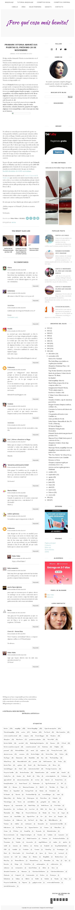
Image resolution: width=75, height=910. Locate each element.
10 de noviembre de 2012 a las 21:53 (17, 570)
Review (6, 728)
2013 (48, 348)
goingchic (43, 802)
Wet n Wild (50, 739)
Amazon (6, 816)
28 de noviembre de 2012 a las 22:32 (21, 558)
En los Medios (49, 549)
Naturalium (47, 860)
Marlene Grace (59, 857)
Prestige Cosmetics (51, 769)
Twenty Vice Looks (56, 750)
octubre (51, 472)
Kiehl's (37, 879)
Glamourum (19, 758)
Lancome (6, 857)
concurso (21, 754)
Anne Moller (17, 816)
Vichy (38, 776)
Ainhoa (54, 802)
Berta (9, 610)
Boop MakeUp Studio (61, 846)
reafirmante (28, 824)
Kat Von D (31, 820)
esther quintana (13, 514)
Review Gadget (35, 754)
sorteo (23, 732)
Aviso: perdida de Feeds (56, 419)
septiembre (52, 474)
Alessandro (41, 824)
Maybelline (32, 758)
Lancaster (61, 835)
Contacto (48, 545)
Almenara (24, 871)
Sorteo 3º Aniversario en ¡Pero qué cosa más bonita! (63, 289)
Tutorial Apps (8, 802)
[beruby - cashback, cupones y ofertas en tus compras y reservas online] (58, 154)
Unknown (11, 367)
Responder (36, 286)
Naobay (19, 798)
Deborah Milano (19, 750)
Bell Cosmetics (47, 761)
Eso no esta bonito (9, 835)
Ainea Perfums (33, 868)
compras (26, 736)
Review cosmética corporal (11, 747)
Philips (18, 813)
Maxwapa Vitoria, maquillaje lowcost (60, 448)
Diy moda (38, 831)
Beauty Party (59, 780)
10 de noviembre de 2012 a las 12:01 (17, 307)
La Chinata (20, 809)
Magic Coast (7, 838)
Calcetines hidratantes (57, 871)
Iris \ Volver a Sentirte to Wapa (19, 439)
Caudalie (14, 849)
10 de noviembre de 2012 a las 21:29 (17, 516)
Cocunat (36, 849)
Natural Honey (34, 860)
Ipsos (41, 853)
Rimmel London (39, 772)
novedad (21, 743)
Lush (58, 794)
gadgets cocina (37, 882)
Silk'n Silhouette (53, 820)
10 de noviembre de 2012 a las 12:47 (17, 331)
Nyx (42, 758)
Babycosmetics (13, 568)
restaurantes (19, 868)
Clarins (41, 791)
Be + (42, 816)
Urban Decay (7, 761)
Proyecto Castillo (9, 772)
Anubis (55, 842)
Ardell (5, 846)
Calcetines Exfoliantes (38, 871)
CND (5, 849)
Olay (57, 860)
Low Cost (32, 809)
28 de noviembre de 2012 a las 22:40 (17, 655)
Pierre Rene (43, 798)
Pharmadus (7, 813)
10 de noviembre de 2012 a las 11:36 (16, 293)
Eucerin (18, 794)
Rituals (44, 813)
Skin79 (42, 787)
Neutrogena (30, 798)
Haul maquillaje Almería (56, 380)
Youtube (18, 842)
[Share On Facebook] (30, 218)
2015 (48, 343)
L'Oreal (64, 743)
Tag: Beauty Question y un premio (60, 371)
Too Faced (47, 732)
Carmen (10, 404)
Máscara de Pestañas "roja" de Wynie (59, 168)
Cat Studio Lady (13, 317)
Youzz (54, 813)
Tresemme (7, 842)
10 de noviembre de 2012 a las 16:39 (17, 406)
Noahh (10, 329)
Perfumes (64, 776)
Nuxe (65, 879)
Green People (30, 853)
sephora (42, 750)
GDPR (47, 552)
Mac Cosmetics (42, 765)
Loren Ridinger (46, 794)
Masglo (19, 838)
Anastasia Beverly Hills (56, 824)
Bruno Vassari (23, 783)
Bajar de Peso (31, 816)
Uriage (16, 864)
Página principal (50, 543)
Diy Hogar (7, 758)
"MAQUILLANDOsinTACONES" (18, 465)
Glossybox (7, 739)
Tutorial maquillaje (9, 732)
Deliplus (56, 747)
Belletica (26, 846)
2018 (48, 336)
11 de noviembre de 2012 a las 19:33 (16, 633)
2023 (48, 328)
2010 (48, 500)
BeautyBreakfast (8, 783)
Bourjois (60, 816)
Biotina (36, 846)
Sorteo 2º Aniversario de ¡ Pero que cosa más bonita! (63, 271)
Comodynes (7, 820)
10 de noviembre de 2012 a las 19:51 (16, 492)
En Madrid (52, 378)
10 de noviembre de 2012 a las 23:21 (17, 589)
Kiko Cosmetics (60, 732)
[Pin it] (37, 218)
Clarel (20, 769)
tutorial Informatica (9, 886)
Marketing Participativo (37, 743)
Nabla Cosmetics (32, 838)
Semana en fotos (54, 460)
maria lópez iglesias (15, 587)
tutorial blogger (8, 769)
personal (6, 750)
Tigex (62, 787)
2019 (48, 333)
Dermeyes (53, 875)
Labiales (50, 835)
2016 (48, 341)
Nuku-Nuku (16, 556)
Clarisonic (7, 875)
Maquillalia (46, 857)
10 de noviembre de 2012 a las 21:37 (17, 530)
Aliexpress (7, 805)
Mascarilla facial (22, 761)
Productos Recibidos (59, 838)
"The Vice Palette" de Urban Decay (60, 455)
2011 (48, 497)
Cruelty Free (7, 776)
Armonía (15, 846)
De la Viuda (57, 805)
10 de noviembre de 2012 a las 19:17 (16, 425)
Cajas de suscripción (50, 728)
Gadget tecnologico (26, 835)
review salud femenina (53, 882)
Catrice (61, 754)
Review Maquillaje (33, 728)
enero (51, 495)
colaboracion (54, 864)
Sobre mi (48, 547)
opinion (19, 765)
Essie (5, 853)
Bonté (30, 765)
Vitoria (19, 802)
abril (50, 487)
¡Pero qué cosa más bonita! (33, 907)
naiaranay (11, 291)
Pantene (44, 838)
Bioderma (45, 747)
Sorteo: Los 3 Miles (62, 235)
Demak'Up (27, 831)
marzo (51, 490)
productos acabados (35, 739)
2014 (48, 346)
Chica (10, 267)
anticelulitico (31, 802)
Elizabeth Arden (51, 831)
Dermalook (52, 791)
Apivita (65, 842)
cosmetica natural (31, 747)
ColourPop (48, 849)
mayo (50, 485)
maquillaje (17, 728)
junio (50, 482)
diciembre (52, 353)
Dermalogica (60, 849)
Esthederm (7, 879)
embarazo (6, 868)
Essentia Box (7, 809)
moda (14, 222)
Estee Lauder (16, 853)
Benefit (64, 772)
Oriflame (60, 809)
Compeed (18, 875)
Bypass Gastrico (33, 827)
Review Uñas (49, 754)
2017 (48, 338)
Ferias (60, 761)
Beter (50, 816)
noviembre (52, 356)
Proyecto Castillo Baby (10, 882)
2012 (48, 351)
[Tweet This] (27, 218)
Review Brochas (24, 772)
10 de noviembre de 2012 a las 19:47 (17, 441)
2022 (48, 331)
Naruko (57, 879)
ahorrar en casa (8, 754)
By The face (19, 827)
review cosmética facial (10, 736)
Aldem (44, 868)
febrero (51, 492)
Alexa (53, 868)
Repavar (24, 882)
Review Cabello (8, 743)
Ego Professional (50, 783)
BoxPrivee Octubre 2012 (56, 392)
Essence (52, 743)
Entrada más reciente (14, 711)
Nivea (54, 765)
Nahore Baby (7, 798)
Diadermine (36, 783)
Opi (66, 860)
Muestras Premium (28, 787)
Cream (6, 831)
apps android (7, 780)
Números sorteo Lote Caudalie (59, 457)
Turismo (6, 824)
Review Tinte (7, 765)
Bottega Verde (29, 791)
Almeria (47, 780)
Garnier (19, 776)
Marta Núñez (12, 490)
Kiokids (47, 879)
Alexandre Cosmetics (10, 871)
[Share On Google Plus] (34, 218)
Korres (51, 853)
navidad (53, 772)
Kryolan (40, 835)
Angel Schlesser (43, 842)
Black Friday (31, 805)
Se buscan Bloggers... (62, 307)
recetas (37, 780)
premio (35, 761)
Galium (18, 879)
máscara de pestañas (23, 780)
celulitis (17, 824)
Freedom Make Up (31, 794)
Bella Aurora (7, 827)
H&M (5, 787)
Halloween (19, 820)
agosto (51, 477)
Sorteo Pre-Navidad (55, 359)
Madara (35, 857)
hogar (63, 813)
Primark (55, 798)
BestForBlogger (49, 907)
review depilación (51, 776)
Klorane (15, 787)
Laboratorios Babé (33, 769)
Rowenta (6, 864)
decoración (29, 842)
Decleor (42, 875)
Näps (41, 820)
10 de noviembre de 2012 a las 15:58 (17, 369)
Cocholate (26, 849)
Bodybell (46, 846)
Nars (50, 809)
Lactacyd (61, 853)
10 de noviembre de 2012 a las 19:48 (17, 467)
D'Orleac (15, 831)
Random (34, 732)
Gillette (27, 879)
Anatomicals (18, 805)
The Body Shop (54, 758)
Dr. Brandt (7, 794)
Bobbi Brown (45, 805)
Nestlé (29, 776)
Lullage (25, 857)
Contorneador (30, 875)
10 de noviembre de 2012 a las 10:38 (17, 270)
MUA (41, 809)
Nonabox (53, 736)
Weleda (6, 791)
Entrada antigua (30, 713)
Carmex (46, 827)
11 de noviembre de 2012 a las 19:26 (16, 612)
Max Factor (19, 739)
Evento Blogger (39, 736)
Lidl (16, 857)
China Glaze (57, 827)
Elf (62, 783)
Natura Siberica (19, 860)
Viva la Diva (27, 864)
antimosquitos (40, 864)
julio (50, 480)
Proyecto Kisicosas (31, 813)
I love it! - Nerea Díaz (15, 631)
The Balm (52, 787)
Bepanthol (16, 791)
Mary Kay (6, 860)
